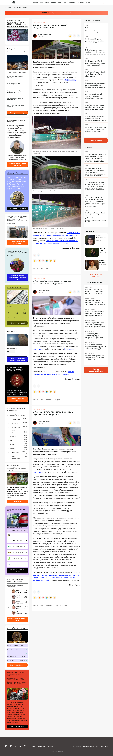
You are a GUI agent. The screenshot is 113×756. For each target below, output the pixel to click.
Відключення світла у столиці (61, 13)
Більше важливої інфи (96, 370)
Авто (106, 746)
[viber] (25, 746)
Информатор (38, 349)
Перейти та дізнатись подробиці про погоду (17, 359)
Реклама (88, 2)
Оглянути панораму (17, 113)
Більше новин (96, 140)
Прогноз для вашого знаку (17, 399)
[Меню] (25, 2)
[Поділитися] (74, 35)
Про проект (80, 2)
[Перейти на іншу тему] (103, 3)
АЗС (46, 269)
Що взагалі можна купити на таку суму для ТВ (17, 277)
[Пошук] (107, 3)
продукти (48, 400)
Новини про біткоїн (17, 665)
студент (57, 400)
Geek (97, 746)
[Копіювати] (78, 35)
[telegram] (20, 746)
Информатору (70, 80)
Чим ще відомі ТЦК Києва (17, 209)
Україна (35, 2)
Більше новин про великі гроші (17, 619)
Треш (64, 2)
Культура (53, 2)
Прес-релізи (71, 2)
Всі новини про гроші (17, 323)
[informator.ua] (13, 2)
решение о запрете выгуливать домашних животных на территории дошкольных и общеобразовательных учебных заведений (56, 577)
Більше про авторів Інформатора (96, 275)
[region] (17, 356)
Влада (47, 2)
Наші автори (41, 746)
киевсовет (48, 605)
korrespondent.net (71, 349)
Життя (41, 2)
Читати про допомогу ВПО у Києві (17, 242)
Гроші (59, 2)
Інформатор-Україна (88, 746)
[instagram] (11, 746)
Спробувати (17, 501)
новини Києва (38, 269)
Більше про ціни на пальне (17, 571)
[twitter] (16, 746)
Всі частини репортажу (17, 726)
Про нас (33, 746)
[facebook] (6, 746)
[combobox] (11, 351)
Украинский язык (61, 605)
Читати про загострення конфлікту (17, 164)
